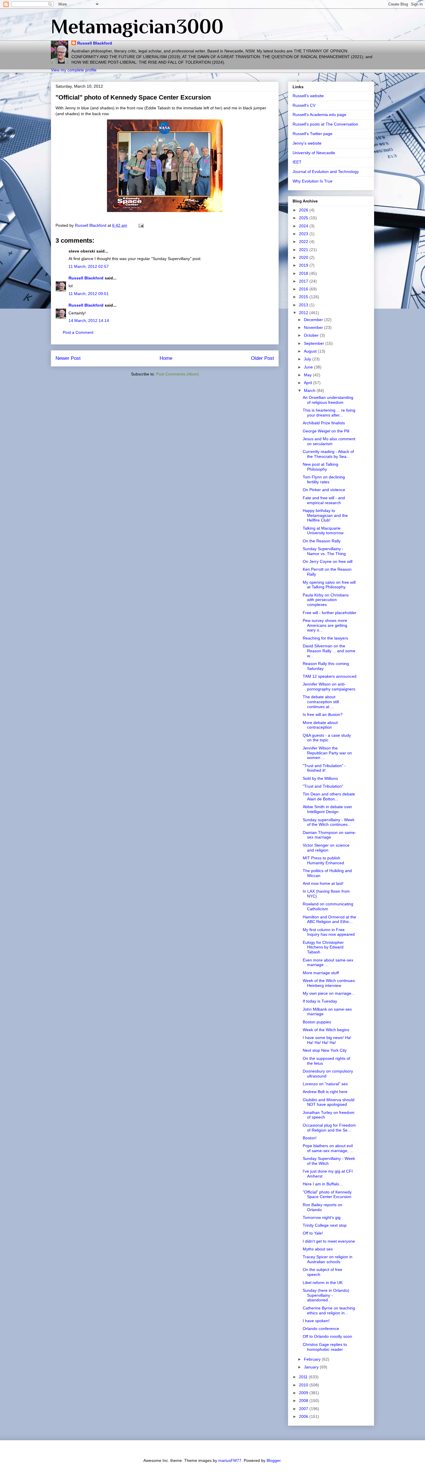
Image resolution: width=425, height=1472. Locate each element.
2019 (304, 265)
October (312, 335)
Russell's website (308, 95)
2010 (304, 1385)
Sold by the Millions (320, 778)
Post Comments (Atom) (177, 374)
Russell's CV (304, 105)
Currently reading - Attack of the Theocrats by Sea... (328, 454)
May (308, 375)
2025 (304, 217)
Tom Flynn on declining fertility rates (324, 479)
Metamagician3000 (137, 26)
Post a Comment (78, 332)
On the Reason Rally (322, 541)
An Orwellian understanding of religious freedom (328, 400)
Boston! (310, 1138)
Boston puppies (317, 1022)
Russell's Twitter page (312, 133)
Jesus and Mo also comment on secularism (329, 441)
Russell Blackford (94, 43)
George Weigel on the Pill (326, 431)
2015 (304, 296)
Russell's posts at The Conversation (325, 124)
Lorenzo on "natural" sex (325, 1084)
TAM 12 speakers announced (329, 676)
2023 (304, 233)
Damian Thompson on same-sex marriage (329, 835)
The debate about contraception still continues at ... (321, 701)
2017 (304, 281)
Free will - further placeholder (329, 612)
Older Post (262, 358)
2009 (304, 1392)
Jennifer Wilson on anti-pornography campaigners (329, 686)
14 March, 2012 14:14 (89, 320)
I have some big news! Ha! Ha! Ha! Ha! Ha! (327, 1040)
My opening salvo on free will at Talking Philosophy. (329, 584)
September (314, 343)
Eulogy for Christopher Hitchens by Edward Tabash (323, 947)
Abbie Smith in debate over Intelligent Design (327, 809)
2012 (304, 312)
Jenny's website (307, 143)
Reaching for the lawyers (325, 638)
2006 (304, 1416)
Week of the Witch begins (326, 1029)
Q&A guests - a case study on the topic (327, 738)
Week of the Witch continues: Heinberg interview (329, 983)
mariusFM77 (229, 1460)
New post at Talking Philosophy (320, 466)
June (309, 367)
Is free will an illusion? (323, 714)
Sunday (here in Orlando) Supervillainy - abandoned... (326, 1295)
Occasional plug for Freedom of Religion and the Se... (329, 1127)
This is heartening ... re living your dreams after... (329, 412)
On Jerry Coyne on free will (327, 561)
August (311, 351)
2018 (304, 273)
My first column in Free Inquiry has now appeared (329, 932)
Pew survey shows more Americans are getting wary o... (325, 625)
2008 (304, 1400)
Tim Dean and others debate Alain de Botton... (329, 796)
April (308, 382)
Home (166, 358)
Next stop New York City (325, 1050)
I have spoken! (316, 1320)
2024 (304, 226)
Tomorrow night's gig (322, 1217)
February (313, 1359)
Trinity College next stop (325, 1225)
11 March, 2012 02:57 (89, 266)
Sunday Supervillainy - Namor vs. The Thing (324, 551)
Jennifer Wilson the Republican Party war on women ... (327, 753)
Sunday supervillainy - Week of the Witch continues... (328, 822)
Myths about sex (318, 1249)
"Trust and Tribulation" (323, 786)
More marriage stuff (321, 972)
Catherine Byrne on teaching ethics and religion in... (329, 1310)
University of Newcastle (314, 152)
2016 (304, 289)
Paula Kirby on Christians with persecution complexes (326, 600)
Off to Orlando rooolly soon (327, 1336)
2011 (304, 1377)
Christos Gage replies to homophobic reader (325, 1347)
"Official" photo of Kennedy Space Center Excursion (327, 1194)
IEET (297, 162)
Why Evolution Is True (312, 181)
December (314, 319)
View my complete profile (74, 70)
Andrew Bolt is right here (325, 1091)
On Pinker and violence (324, 489)
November (314, 327)
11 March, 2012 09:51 (89, 293)
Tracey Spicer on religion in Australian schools (327, 1259)
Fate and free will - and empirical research (324, 500)
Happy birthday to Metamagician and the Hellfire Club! (325, 515)
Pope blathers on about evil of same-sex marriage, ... (328, 1148)
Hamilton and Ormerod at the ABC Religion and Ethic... (329, 919)
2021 (304, 249)
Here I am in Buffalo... (323, 1184)
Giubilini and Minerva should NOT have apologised (328, 1102)
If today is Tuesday (320, 1001)
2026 (304, 210)
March (310, 390)
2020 (304, 257)
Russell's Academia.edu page (319, 114)
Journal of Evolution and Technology (326, 171)
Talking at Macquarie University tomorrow (323, 530)
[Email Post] (140, 225)
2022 (304, 241)
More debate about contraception (320, 725)
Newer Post (68, 358)
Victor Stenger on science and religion (326, 847)
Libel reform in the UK (323, 1282)
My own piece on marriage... (329, 993)
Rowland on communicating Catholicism (328, 906)
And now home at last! (323, 883)
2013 (304, 305)
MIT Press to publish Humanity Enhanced (323, 860)
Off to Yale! (313, 1233)
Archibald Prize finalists (324, 423)
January (312, 1367)
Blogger (273, 1460)
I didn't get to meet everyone (329, 1241)
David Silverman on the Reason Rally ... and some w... (329, 651)
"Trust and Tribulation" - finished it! (324, 768)
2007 (304, 1408)
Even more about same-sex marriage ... (328, 962)
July (308, 359)
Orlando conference (321, 1328)
